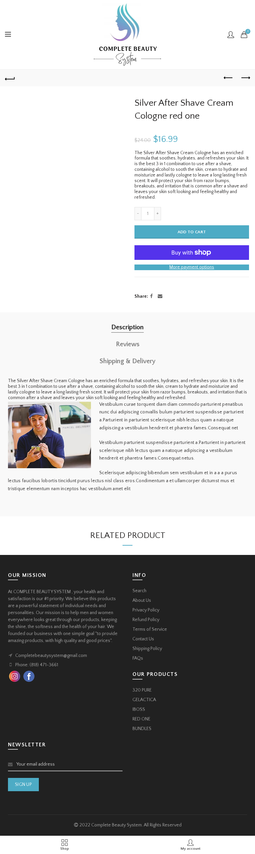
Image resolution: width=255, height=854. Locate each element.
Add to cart (192, 232)
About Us (141, 600)
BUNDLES (141, 728)
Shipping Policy (147, 648)
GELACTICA (144, 699)
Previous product (228, 78)
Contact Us (143, 639)
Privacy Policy (145, 610)
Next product (245, 78)
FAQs (137, 658)
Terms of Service (149, 629)
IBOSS (138, 709)
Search (139, 590)
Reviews (127, 344)
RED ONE (141, 719)
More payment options (191, 267)
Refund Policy (145, 619)
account (231, 35)
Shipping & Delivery (127, 361)
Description (127, 327)
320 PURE (142, 690)
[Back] (10, 78)
